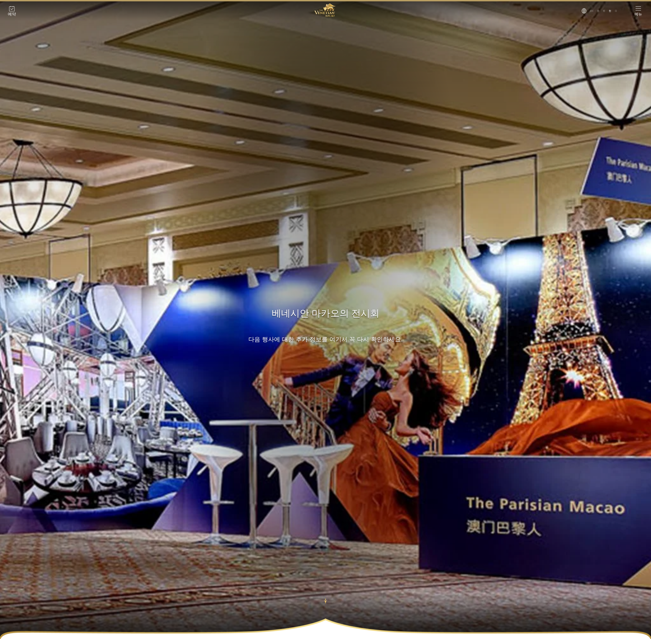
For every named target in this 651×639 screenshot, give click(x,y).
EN (591, 10)
